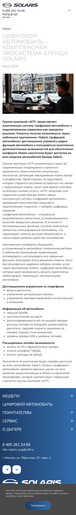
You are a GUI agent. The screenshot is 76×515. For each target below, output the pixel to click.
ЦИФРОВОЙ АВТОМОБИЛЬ (27, 404)
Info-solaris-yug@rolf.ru (18, 449)
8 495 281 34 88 (13, 10)
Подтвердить (38, 505)
